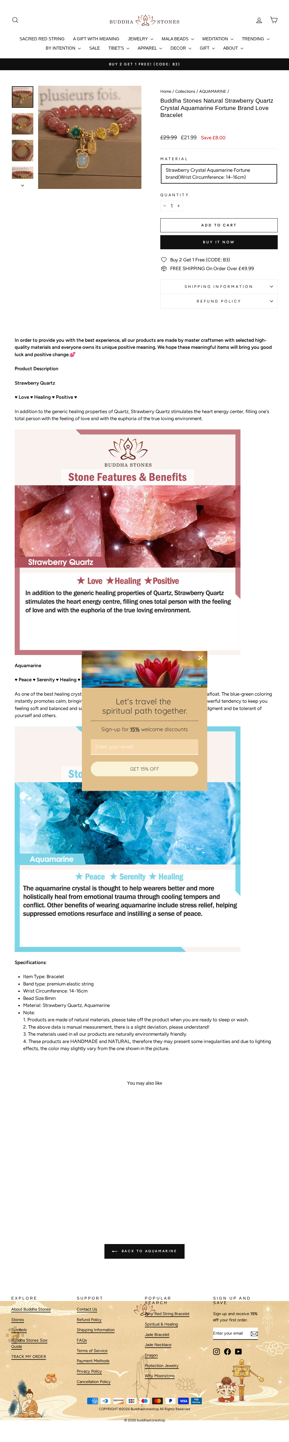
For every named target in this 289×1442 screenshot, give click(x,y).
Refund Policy (219, 301)
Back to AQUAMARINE (148, 1251)
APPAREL (148, 48)
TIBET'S (116, 48)
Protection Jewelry (162, 1365)
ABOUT (231, 48)
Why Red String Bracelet (167, 1314)
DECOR (178, 48)
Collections (185, 91)
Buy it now (219, 242)
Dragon (151, 1355)
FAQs (82, 1340)
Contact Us (87, 1309)
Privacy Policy (89, 1371)
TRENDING (253, 38)
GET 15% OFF (144, 769)
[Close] (200, 658)
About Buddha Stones (31, 1309)
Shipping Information (96, 1330)
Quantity (174, 195)
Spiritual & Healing (161, 1324)
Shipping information (219, 286)
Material (174, 158)
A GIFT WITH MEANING (96, 38)
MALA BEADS (176, 38)
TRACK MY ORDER (28, 1356)
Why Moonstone (160, 1376)
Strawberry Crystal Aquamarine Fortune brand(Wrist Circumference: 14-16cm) (208, 173)
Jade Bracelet (157, 1334)
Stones (17, 1319)
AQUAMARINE (212, 91)
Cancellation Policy (94, 1381)
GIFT (205, 48)
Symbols (19, 1330)
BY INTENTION (61, 48)
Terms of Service (92, 1350)
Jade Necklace (158, 1345)
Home (165, 91)
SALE (94, 48)
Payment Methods (93, 1361)
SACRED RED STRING (42, 38)
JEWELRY (138, 38)
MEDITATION (215, 38)
